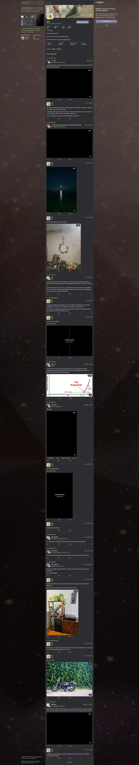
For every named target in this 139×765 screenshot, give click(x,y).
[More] (91, 99)
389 (55, 27)
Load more (69, 762)
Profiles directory (38, 756)
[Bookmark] (80, 99)
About (32, 756)
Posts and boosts (51, 54)
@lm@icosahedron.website (53, 23)
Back (50, 3)
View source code (30, 762)
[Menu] (90, 22)
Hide (90, 70)
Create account (106, 21)
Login (106, 25)
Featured (59, 49)
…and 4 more (74, 458)
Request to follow (82, 22)
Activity (49, 49)
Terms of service (32, 758)
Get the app (32, 761)
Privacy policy (24, 758)
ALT (90, 96)
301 (48, 27)
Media (53, 49)
